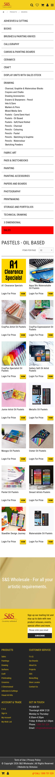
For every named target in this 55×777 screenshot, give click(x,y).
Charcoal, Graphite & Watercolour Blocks (24, 88)
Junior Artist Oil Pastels (12, 409)
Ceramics (9, 59)
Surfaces (5, 669)
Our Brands (33, 661)
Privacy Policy (34, 760)
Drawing (24, 12)
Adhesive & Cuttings (9, 691)
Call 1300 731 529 (44, 773)
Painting (9, 168)
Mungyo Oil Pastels (10, 450)
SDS (30, 674)
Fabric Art (10, 152)
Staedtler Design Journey (13, 533)
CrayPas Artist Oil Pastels (13, 327)
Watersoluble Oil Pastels (40, 533)
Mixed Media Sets (13, 110)
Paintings (5, 661)
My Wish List (6, 722)
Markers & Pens (12, 107)
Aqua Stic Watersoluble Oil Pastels (40, 287)
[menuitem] (13, 656)
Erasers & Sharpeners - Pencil (19, 99)
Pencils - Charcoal (13, 126)
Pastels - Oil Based (14, 118)
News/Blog (33, 678)
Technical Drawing (15, 214)
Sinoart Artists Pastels (39, 492)
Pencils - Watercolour (15, 140)
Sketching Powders (14, 144)
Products (13, 12)
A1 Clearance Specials (12, 285)
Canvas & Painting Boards (19, 51)
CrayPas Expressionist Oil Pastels (41, 328)
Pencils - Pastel (12, 133)
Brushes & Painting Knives (19, 36)
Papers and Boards (15, 183)
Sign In (4, 713)
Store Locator (34, 682)
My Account (6, 717)
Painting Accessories (17, 175)
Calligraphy (11, 44)
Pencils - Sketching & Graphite (19, 137)
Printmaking (11, 199)
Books (7, 28)
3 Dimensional (12, 222)
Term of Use (20, 760)
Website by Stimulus (28, 767)
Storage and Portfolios (18, 206)
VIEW (23, 294)
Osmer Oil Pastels (37, 450)
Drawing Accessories (14, 96)
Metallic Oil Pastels (38, 409)
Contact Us (33, 687)
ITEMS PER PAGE (29, 250)
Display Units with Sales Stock (22, 75)
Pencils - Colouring (14, 129)
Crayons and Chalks (14, 92)
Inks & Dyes (10, 103)
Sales (7, 230)
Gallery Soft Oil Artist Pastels (39, 369)
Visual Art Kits (7, 695)
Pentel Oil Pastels (9, 492)
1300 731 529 (42, 724)
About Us (32, 665)
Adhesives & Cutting (16, 20)
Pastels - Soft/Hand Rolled (17, 122)
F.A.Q (31, 656)
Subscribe (40, 635)
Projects (32, 669)
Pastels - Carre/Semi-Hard (17, 114)
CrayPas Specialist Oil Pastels (11, 369)
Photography (12, 191)
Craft (7, 67)
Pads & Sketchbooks (16, 160)
